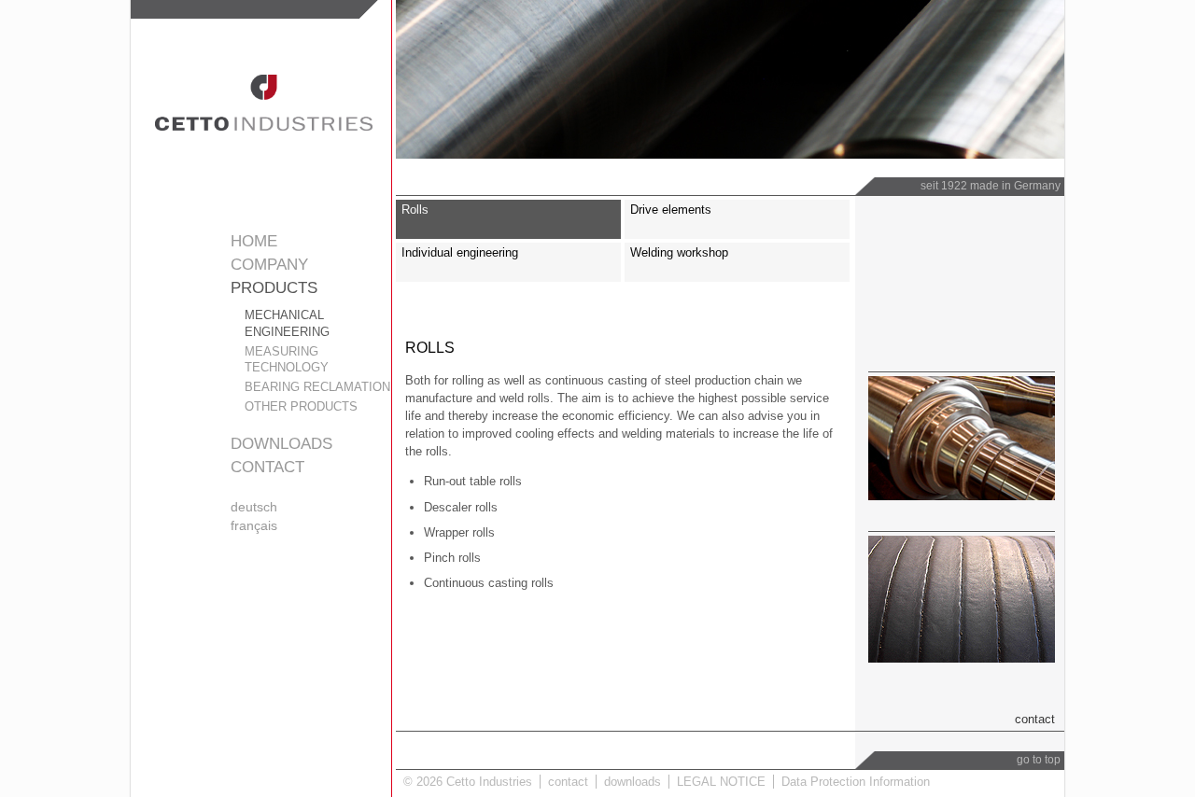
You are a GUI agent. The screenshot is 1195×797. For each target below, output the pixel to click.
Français (254, 525)
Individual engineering (459, 252)
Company (269, 264)
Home (254, 241)
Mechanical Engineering (287, 323)
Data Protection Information (855, 782)
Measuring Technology (287, 359)
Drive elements (670, 210)
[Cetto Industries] (264, 126)
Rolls (415, 210)
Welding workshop (679, 252)
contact (267, 467)
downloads (281, 444)
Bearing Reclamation (317, 387)
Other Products (301, 406)
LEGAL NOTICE (721, 782)
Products (274, 288)
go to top (1039, 759)
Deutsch (254, 506)
